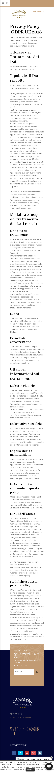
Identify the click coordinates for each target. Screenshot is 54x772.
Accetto (30, 769)
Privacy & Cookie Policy (45, 769)
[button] (49, 766)
